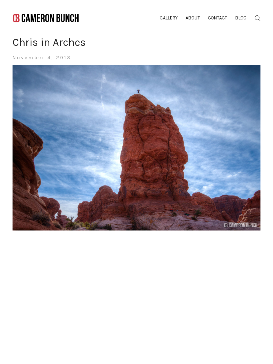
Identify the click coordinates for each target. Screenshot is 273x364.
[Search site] (257, 18)
